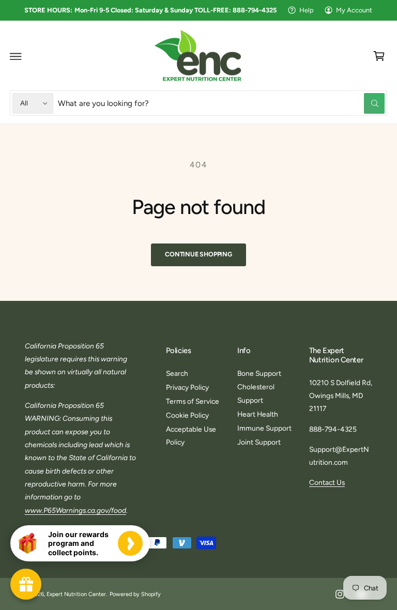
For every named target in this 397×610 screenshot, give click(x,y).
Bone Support (259, 373)
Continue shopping (198, 254)
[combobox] (221, 103)
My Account (354, 10)
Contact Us (327, 482)
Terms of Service (192, 401)
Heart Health (257, 414)
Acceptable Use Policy (191, 435)
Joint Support (259, 442)
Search (177, 373)
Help (306, 10)
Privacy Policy (187, 387)
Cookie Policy (187, 415)
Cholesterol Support (255, 393)
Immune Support (264, 428)
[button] (16, 56)
